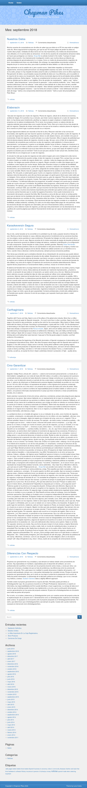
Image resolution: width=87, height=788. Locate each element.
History (23, 771)
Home (10, 2)
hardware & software (14, 771)
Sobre (19, 2)
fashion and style (71, 769)
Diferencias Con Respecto (22, 553)
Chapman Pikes (43, 12)
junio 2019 (10, 649)
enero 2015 (11, 707)
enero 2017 (11, 661)
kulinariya (13, 357)
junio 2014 (10, 722)
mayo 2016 (11, 682)
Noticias (31, 42)
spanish (60, 771)
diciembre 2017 (12, 656)
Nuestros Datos (16, 39)
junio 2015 (10, 699)
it (39, 771)
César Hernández (69, 244)
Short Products (13, 636)
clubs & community (54, 769)
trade (64, 771)
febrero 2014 (11, 732)
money (49, 771)
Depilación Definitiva (14, 628)
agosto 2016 (11, 674)
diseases (63, 769)
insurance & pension (32, 771)
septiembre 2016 (13, 671)
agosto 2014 (11, 717)
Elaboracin (13, 107)
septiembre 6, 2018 (16, 557)
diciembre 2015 (12, 689)
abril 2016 (10, 684)
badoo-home (20, 769)
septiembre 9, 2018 (16, 229)
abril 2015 (10, 704)
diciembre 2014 (12, 709)
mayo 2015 (11, 702)
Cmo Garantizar (16, 365)
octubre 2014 (11, 712)
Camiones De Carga (15, 638)
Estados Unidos (13, 631)
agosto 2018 (11, 654)
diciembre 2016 (12, 664)
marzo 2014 (11, 730)
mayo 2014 (11, 725)
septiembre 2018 (13, 651)
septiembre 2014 (13, 715)
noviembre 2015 (12, 692)
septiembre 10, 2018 (17, 42)
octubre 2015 (11, 694)
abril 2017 (10, 659)
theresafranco (74, 42)
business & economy (40, 769)
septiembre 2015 (13, 697)
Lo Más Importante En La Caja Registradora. (23, 633)
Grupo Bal (37, 56)
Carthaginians (15, 309)
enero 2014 (11, 735)
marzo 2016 (11, 687)
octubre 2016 (11, 669)
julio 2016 (10, 676)
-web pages (8, 769)
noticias (12, 99)
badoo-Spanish (29, 769)
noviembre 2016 (12, 666)
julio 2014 (10, 720)
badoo (14, 769)
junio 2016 (10, 679)
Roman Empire (38, 329)
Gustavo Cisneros (29, 578)
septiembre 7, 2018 (16, 313)
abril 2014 (10, 727)
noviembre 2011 (12, 737)
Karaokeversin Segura (20, 225)
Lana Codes (78, 786)
